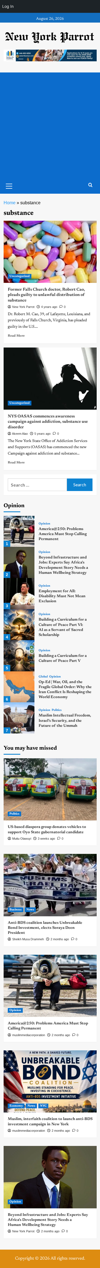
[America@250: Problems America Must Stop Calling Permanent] (19, 531)
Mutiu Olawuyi (21, 838)
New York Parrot (23, 307)
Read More (16, 335)
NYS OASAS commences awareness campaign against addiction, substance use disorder (48, 421)
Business (15, 909)
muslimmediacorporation (28, 1035)
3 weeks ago (46, 838)
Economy (16, 1105)
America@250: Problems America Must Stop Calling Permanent (63, 534)
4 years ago (49, 307)
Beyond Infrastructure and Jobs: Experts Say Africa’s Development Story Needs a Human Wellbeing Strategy (48, 1220)
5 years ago (42, 433)
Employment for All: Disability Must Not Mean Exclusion (62, 596)
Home (10, 202)
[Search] (90, 185)
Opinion (44, 523)
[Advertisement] (50, 125)
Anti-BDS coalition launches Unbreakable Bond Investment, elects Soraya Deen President (45, 928)
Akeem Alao (20, 433)
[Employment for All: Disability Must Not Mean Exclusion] (19, 593)
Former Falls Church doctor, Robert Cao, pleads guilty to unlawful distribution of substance (46, 295)
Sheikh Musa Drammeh (28, 939)
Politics (57, 710)
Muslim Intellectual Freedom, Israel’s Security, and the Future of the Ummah (65, 721)
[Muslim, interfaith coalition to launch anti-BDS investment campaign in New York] (50, 1081)
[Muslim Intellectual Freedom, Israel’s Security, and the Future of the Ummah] (19, 717)
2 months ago (60, 939)
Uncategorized (19, 276)
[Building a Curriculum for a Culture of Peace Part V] (19, 655)
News (30, 909)
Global (43, 676)
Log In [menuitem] (8, 6)
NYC (43, 1105)
